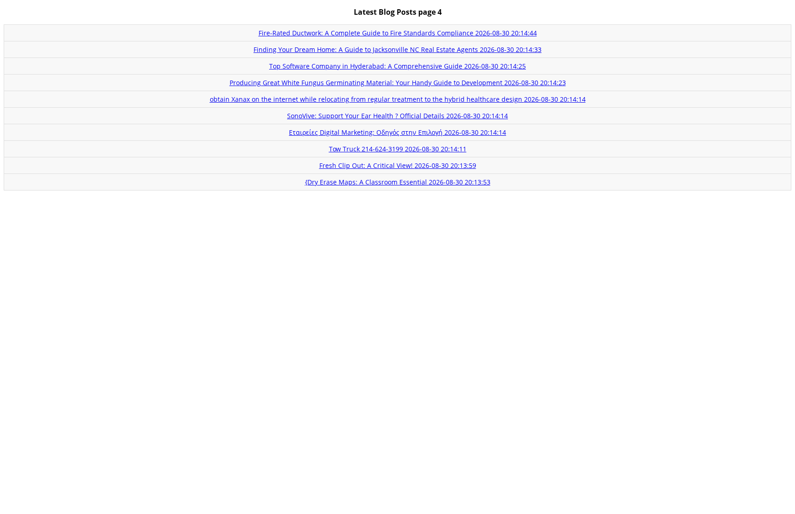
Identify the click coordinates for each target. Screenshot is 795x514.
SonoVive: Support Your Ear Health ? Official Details (397, 115)
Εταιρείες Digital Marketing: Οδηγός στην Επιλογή (397, 132)
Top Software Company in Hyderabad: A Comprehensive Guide (397, 66)
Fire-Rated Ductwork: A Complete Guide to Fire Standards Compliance (398, 33)
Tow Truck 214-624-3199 (398, 148)
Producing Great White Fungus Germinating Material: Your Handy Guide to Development (398, 82)
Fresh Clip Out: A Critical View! (397, 165)
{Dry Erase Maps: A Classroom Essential (397, 182)
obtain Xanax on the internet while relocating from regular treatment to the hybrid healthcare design (398, 99)
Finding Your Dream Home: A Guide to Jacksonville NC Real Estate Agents (397, 49)
